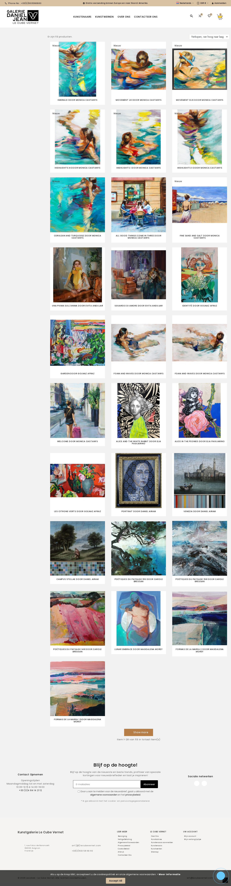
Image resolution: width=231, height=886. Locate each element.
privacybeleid (132, 794)
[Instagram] (204, 783)
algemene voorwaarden (103, 794)
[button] (138, 732)
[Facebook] (196, 783)
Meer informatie (170, 874)
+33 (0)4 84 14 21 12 (30, 790)
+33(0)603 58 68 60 (82, 850)
